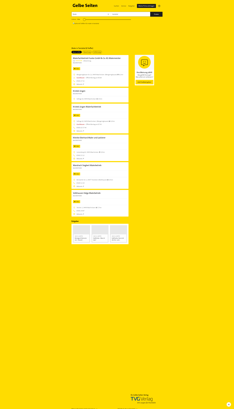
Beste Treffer (77, 52)
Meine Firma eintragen (146, 6)
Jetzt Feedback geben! (144, 82)
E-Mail (77, 69)
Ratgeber (131, 6)
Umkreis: (75, 19)
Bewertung (87, 52)
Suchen (116, 6)
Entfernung (97, 52)
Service (123, 6)
